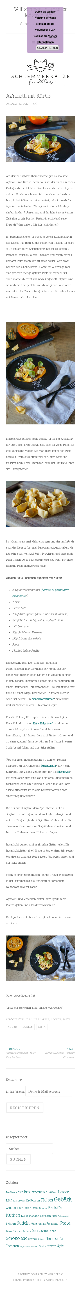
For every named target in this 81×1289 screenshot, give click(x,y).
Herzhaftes (41, 1019)
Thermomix (54, 1238)
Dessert (64, 1192)
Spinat (41, 1239)
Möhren (11, 1223)
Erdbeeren (33, 1200)
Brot (27, 1192)
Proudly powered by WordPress (40, 1274)
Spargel (32, 1239)
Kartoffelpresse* (43, 723)
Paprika (42, 1223)
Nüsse (34, 1223)
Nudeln (27, 1026)
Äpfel (60, 1246)
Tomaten (12, 1246)
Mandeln (34, 1215)
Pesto (9, 1231)
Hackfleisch (24, 1208)
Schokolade (16, 1238)
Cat (35, 103)
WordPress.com (57, 1280)
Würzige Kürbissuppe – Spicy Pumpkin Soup (21, 1052)
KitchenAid (63, 771)
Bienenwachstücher (43, 699)
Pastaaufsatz (48, 765)
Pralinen (27, 1231)
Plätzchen (17, 1231)
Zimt (41, 1246)
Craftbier (51, 1192)
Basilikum (11, 1192)
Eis (15, 1200)
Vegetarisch (25, 1246)
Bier (20, 1192)
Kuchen (13, 1215)
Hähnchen (42, 1208)
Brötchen (38, 1192)
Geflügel (11, 1208)
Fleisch (47, 1199)
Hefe (35, 1208)
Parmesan (53, 1223)
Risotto (43, 1231)
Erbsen (21, 1200)
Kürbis (12, 1026)
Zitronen (50, 1246)
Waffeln (34, 1246)
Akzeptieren (47, 48)
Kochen (56, 1019)
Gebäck (63, 1199)
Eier (9, 1200)
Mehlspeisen (63, 1216)
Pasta (66, 1019)
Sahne (52, 1231)
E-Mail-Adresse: (15, 1091)
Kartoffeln (56, 1207)
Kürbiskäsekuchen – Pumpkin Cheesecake (60, 1052)
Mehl (54, 1215)
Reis (35, 1231)
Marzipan (45, 1215)
